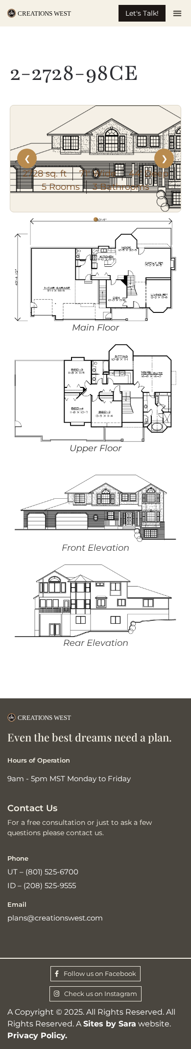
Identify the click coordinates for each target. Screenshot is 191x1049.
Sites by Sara (109, 1023)
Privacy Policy (36, 1035)
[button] (177, 13)
